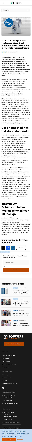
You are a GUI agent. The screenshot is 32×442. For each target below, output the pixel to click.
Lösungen (4, 52)
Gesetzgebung (6, 367)
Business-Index (6, 378)
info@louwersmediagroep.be (12, 422)
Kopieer (21, 247)
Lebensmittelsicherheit (8, 355)
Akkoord (9, 439)
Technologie (5, 358)
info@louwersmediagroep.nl (11, 403)
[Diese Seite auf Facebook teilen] (8, 248)
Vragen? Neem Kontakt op (13, 344)
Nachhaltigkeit (6, 361)
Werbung (5, 375)
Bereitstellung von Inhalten (9, 383)
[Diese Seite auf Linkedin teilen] (13, 248)
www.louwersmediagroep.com (12, 428)
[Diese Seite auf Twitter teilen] (3, 248)
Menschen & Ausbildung (9, 364)
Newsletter (5, 380)
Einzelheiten (20, 439)
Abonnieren (16, 269)
